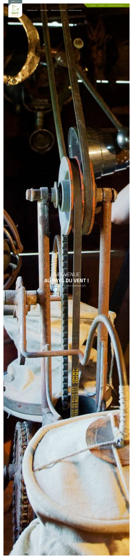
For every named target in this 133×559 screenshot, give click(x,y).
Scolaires (101, 5)
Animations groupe (75, 10)
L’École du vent (32, 10)
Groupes (93, 5)
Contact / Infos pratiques (116, 5)
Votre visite (44, 10)
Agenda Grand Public (58, 10)
